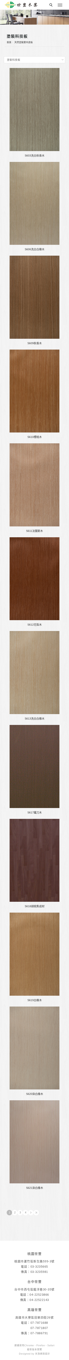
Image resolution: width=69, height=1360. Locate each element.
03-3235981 (39, 1271)
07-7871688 (39, 1322)
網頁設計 (45, 1353)
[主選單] (60, 5)
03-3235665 (39, 1266)
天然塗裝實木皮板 (23, 42)
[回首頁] (21, 5)
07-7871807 (39, 1328)
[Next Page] (31, 1212)
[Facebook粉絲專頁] (61, 1150)
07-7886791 (39, 1333)
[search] (51, 5)
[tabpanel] (34, 17)
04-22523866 (39, 1294)
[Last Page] (36, 1212)
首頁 (9, 42)
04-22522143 (39, 1300)
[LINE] (61, 1141)
